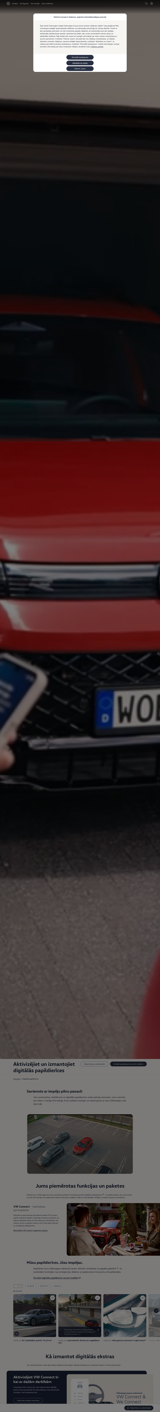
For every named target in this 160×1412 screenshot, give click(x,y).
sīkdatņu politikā (97, 47)
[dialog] (80, 706)
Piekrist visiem (80, 69)
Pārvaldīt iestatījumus (80, 57)
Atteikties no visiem (80, 63)
